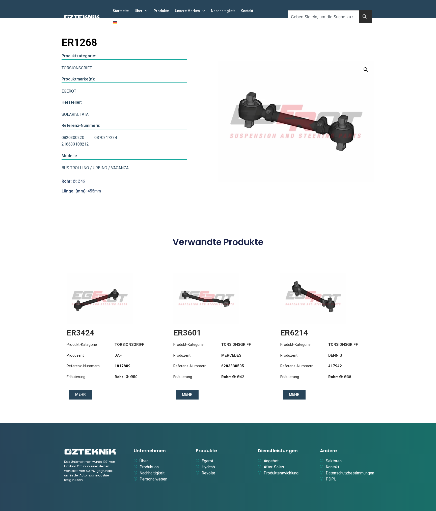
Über (139, 11)
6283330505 (232, 366)
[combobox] (323, 16)
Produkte (161, 11)
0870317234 (105, 137)
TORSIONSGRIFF (77, 68)
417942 (335, 366)
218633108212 (75, 144)
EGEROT (69, 91)
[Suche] (365, 16)
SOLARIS (70, 114)
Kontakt (247, 11)
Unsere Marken (187, 11)
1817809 (122, 366)
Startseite (121, 11)
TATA (84, 114)
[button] (365, 69)
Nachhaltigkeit (223, 11)
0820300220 (73, 137)
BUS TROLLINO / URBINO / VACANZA (95, 167)
